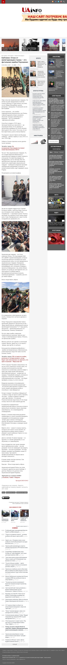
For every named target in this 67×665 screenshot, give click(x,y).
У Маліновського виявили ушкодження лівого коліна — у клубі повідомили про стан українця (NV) (39, 119)
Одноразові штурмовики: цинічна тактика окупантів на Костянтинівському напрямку (37, 74)
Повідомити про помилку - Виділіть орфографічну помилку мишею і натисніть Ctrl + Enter (15, 487)
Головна (4, 650)
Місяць (56, 152)
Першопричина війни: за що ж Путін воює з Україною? (41, 83)
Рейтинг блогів (20, 652)
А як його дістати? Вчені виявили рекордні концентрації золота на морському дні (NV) (39, 95)
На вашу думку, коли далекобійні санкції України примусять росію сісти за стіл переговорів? (56, 101)
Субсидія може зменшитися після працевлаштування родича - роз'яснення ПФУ (56, 157)
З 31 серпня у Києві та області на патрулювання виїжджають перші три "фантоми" (15, 607)
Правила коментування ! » (22, 526)
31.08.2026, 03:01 (37, 99)
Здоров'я (53, 650)
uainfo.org (18, 657)
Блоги (38, 58)
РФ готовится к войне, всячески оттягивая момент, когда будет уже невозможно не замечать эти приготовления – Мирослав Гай (15, 359)
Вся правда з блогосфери (7, 55)
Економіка (26, 650)
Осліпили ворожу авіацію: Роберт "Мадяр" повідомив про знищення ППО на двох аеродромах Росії (16, 616)
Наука (37, 650)
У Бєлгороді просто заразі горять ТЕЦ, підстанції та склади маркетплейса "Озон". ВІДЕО (15, 622)
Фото (56, 195)
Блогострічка (38, 91)
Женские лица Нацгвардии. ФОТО (15, 519)
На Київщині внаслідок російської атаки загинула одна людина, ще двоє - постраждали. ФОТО (57, 206)
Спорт (57, 650)
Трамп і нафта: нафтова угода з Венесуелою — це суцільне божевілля (42, 64)
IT (49, 650)
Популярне (57, 149)
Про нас (4, 659)
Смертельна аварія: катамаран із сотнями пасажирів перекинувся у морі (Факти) (38, 127)
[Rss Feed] (52, 2)
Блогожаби (56, 230)
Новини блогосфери (19, 55)
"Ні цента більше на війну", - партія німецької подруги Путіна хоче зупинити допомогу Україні (16, 565)
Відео (56, 212)
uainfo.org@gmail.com (20, 659)
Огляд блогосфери (6, 652)
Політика (15, 650)
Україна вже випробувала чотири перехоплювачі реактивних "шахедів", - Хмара (15, 635)
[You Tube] (61, 2)
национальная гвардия (22, 492)
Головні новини (10, 650)
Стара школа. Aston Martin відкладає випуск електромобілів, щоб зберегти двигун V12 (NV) (39, 102)
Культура (33, 650)
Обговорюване (56, 146)
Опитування (56, 96)
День (51, 152)
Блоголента (13, 652)
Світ (30, 650)
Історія (40, 650)
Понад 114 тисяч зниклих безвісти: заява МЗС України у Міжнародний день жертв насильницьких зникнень (16, 628)
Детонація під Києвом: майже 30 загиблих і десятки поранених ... (9, 49)
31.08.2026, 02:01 (37, 114)
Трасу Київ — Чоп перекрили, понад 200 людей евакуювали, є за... (50, 49)
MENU (3, 2)
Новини (15, 528)
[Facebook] (55, 2)
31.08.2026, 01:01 (37, 130)
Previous (2, 45)
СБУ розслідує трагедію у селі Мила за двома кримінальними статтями (56, 223)
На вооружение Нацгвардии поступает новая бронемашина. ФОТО (13, 148)
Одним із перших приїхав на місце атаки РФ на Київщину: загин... (29, 49)
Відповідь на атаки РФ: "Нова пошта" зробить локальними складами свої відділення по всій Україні (15, 595)
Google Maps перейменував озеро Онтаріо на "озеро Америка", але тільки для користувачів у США (15, 553)
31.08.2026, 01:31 (37, 123)
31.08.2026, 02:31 (37, 106)
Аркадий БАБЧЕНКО (22, 480)
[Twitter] (58, 2)
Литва (3, 492)
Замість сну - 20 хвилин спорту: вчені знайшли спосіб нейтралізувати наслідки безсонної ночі (16, 542)
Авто (48, 650)
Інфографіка (38, 135)
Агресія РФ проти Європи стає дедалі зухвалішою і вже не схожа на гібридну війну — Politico (56, 63)
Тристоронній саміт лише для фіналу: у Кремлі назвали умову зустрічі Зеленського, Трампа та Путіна (15, 589)
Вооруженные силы (10, 492)
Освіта (44, 650)
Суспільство (20, 650)
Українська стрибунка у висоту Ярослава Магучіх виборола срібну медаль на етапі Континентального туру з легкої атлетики (16, 570)
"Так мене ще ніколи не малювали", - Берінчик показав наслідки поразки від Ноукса (15, 583)
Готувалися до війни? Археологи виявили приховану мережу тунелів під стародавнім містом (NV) (39, 110)
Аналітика (56, 56)
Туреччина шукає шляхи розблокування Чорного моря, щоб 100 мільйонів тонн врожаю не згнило (16, 559)
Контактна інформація (11, 659)
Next (64, 45)
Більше (15, 644)
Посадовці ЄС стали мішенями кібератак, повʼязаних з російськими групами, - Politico (56, 74)
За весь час (61, 152)
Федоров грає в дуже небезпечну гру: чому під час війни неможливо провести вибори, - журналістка (56, 86)
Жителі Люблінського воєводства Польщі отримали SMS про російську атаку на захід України (16, 578)
